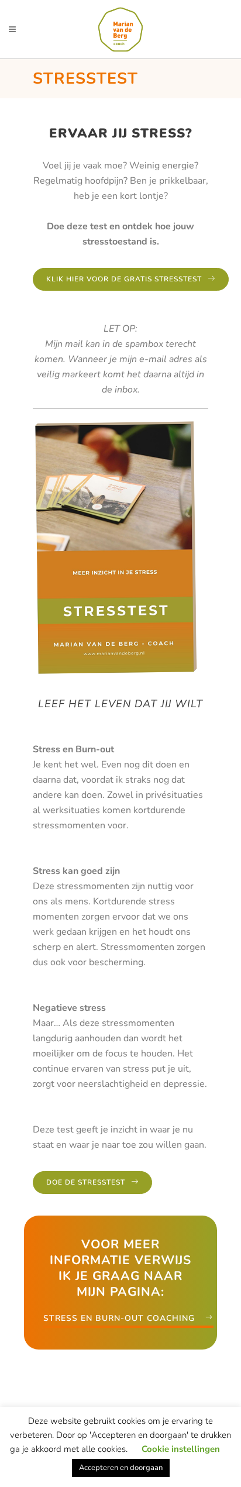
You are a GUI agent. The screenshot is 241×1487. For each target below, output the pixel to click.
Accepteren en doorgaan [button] (121, 1467)
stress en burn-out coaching (119, 1318)
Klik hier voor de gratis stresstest (124, 279)
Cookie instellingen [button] (181, 1449)
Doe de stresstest (85, 1182)
